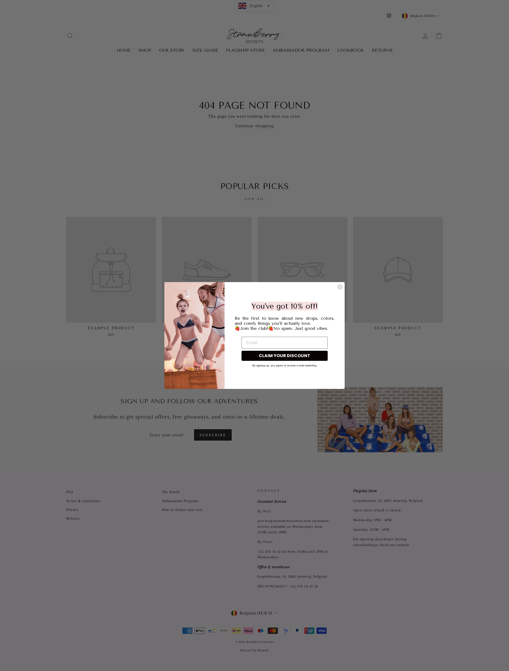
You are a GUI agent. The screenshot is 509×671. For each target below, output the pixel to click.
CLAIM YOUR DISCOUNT (284, 356)
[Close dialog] (340, 287)
